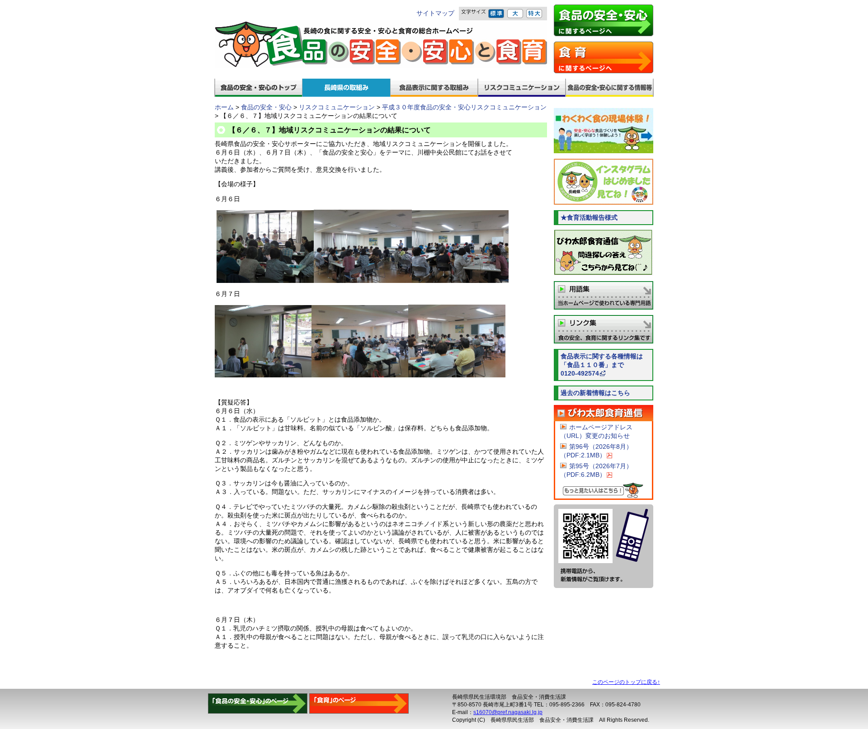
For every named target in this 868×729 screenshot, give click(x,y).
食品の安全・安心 (266, 107)
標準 (496, 13)
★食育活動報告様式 (589, 217)
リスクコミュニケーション (337, 107)
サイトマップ (435, 13)
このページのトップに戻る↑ (626, 682)
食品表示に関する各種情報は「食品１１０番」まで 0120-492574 (607, 365)
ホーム (224, 107)
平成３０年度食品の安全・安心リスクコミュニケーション (464, 107)
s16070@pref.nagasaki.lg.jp (507, 712)
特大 (534, 13)
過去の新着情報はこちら (595, 393)
